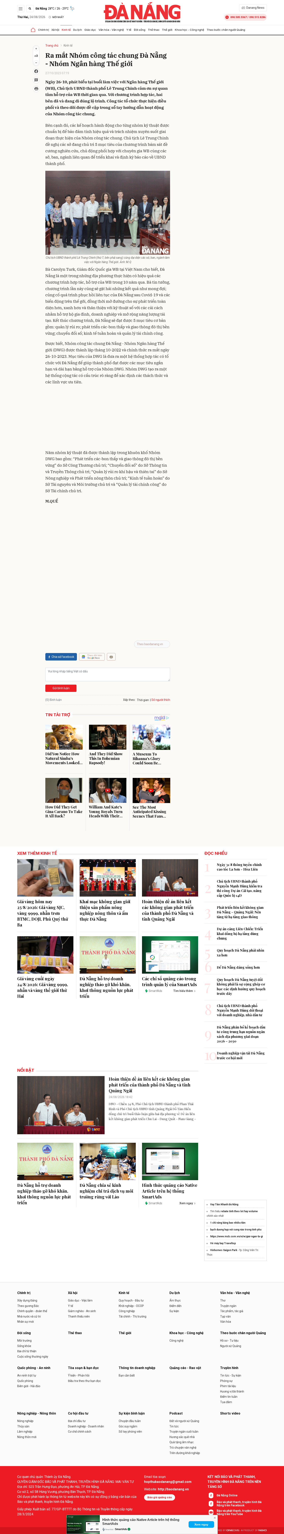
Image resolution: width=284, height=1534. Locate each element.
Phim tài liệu (228, 1386)
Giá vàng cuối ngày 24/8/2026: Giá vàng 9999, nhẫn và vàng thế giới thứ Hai (42, 987)
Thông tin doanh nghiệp (137, 1368)
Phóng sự (226, 1381)
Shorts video (230, 1413)
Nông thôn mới (26, 1437)
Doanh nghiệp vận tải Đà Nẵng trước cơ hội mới (241, 1055)
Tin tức (174, 1426)
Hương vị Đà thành (232, 1391)
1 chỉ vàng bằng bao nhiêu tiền (227, 1222)
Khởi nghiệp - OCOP (131, 1306)
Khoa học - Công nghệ (189, 29)
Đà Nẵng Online (227, 1495)
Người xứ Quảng (230, 1346)
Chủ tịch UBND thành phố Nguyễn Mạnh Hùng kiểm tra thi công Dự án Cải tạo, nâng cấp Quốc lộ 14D (239, 888)
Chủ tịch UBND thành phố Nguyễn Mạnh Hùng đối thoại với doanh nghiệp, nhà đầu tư (240, 1010)
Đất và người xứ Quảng (184, 1421)
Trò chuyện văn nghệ (182, 1447)
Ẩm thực (175, 1300)
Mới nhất (58, 17)
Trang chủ (51, 45)
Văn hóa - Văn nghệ (111, 29)
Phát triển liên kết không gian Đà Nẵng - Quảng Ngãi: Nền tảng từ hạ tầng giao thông (240, 912)
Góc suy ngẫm (128, 1426)
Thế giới (167, 29)
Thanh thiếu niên (79, 1316)
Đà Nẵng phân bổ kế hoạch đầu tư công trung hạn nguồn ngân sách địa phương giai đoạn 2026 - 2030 (241, 1034)
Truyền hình (229, 1368)
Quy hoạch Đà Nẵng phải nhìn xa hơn (240, 952)
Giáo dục (90, 29)
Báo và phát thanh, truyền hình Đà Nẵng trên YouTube (239, 1512)
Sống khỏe (24, 1346)
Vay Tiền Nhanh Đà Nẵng (224, 1204)
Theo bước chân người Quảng (226, 29)
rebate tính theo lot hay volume (239, 1211)
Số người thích (160, 699)
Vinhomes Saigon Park (223, 1250)
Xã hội (55, 29)
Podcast (176, 1413)
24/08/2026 (31, 17)
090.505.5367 (238, 17)
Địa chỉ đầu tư (77, 1421)
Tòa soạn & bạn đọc (83, 1368)
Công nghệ (176, 1340)
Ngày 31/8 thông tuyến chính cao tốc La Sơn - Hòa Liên (239, 866)
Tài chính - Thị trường (132, 1316)
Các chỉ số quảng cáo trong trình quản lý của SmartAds (169, 981)
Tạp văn (225, 1316)
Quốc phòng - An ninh (33, 1368)
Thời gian (143, 700)
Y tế (128, 29)
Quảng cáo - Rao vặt (185, 1368)
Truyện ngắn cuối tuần (183, 1431)
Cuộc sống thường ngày (32, 1356)
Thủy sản (23, 1426)
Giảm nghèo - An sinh (82, 1311)
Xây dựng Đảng (27, 1300)
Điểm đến (175, 1306)
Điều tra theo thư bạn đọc (84, 1381)
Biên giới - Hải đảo (28, 1386)
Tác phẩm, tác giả (231, 1311)
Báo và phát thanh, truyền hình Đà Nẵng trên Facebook (239, 1503)
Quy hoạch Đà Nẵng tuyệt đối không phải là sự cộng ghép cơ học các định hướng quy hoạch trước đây (241, 986)
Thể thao (153, 29)
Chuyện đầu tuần (130, 1421)
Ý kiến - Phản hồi (78, 1375)
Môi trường (24, 1340)
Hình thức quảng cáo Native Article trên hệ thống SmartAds (169, 1190)
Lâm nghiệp (24, 1431)
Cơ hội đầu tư (78, 1413)
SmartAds (121, 1529)
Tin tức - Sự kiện (230, 1375)
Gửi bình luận (61, 688)
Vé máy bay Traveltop (223, 1243)
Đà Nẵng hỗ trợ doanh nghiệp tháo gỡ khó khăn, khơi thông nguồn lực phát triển (106, 987)
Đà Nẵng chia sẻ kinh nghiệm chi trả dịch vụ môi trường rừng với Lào (106, 1190)
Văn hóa (225, 1321)
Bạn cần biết (127, 1375)
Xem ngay (201, 1524)
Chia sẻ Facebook (63, 656)
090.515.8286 (257, 17)
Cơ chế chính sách (79, 1431)
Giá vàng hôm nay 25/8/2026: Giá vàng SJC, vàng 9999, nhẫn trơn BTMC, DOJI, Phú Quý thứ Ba (42, 913)
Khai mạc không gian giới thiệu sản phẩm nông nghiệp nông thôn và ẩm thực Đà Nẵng (105, 910)
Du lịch (77, 29)
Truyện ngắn (228, 1306)
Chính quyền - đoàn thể (32, 1311)
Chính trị (43, 29)
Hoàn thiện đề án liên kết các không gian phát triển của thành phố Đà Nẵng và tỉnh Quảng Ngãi (168, 910)
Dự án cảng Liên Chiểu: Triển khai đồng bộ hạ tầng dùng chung (240, 933)
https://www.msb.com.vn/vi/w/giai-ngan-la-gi (236, 1236)
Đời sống (139, 29)
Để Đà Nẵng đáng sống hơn (238, 967)
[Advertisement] (107, 418)
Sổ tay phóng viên (130, 1431)
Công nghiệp (127, 1311)
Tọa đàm (226, 1402)
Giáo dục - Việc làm (80, 1300)
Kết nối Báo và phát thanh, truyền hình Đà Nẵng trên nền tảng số (234, 1482)
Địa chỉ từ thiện (26, 1351)
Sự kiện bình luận (132, 1413)
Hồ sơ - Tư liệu (229, 1340)
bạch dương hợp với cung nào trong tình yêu (235, 1229)
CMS (232, 1530)
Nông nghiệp (25, 1421)
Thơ (222, 1300)
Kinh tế (66, 29)
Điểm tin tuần (228, 1396)
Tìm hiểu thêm (183, 991)
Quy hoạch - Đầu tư (131, 1300)
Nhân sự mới (25, 1321)
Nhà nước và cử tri (29, 1316)
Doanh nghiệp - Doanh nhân (86, 1426)
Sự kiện (174, 1311)
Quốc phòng (25, 1381)
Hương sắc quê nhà (182, 1437)
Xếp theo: (129, 699)
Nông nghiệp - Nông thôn (36, 1413)
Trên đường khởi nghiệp (184, 1453)
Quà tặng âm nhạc (181, 1442)
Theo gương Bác (28, 1306)
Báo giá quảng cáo (159, 1497)
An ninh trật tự (26, 1375)
